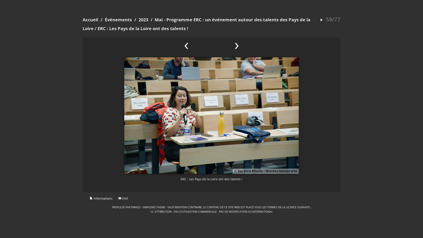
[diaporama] (321, 20)
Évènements (118, 20)
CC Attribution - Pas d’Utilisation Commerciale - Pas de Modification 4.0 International (211, 211)
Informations (103, 198)
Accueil (90, 20)
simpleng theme (154, 207)
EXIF (124, 198)
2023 (143, 20)
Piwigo (135, 207)
